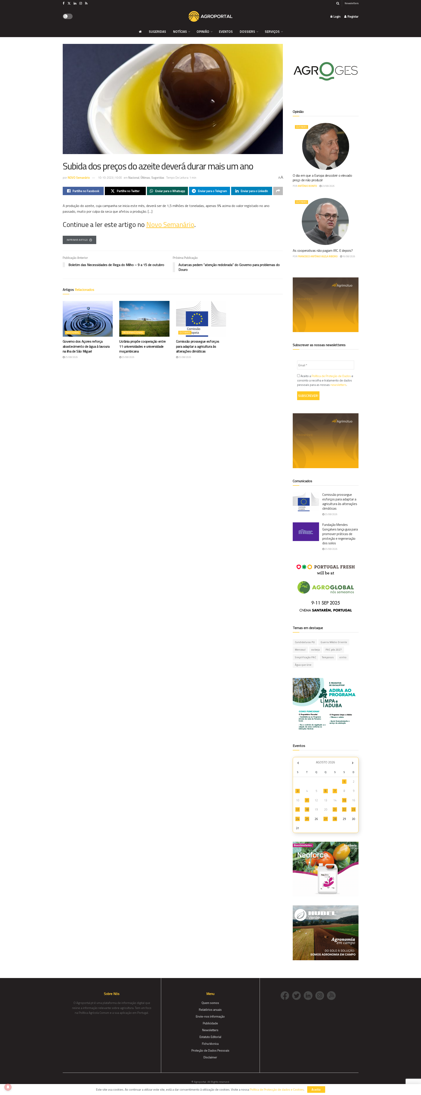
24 (297, 819)
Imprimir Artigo (77, 240)
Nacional (133, 177)
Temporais (328, 657)
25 (307, 819)
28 (334, 819)
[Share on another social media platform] (278, 191)
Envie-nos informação (210, 1016)
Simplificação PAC (305, 657)
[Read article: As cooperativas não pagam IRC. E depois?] (326, 221)
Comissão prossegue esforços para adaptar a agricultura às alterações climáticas (197, 346)
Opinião (203, 31)
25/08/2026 (71, 357)
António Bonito (307, 186)
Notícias (180, 31)
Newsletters (352, 3)
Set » (352, 763)
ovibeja (315, 649)
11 (307, 800)
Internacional (133, 332)
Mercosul (300, 649)
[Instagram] (321, 995)
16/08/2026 (348, 256)
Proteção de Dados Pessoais (210, 1050)
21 (334, 809)
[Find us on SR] (86, 3)
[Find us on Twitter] (69, 3)
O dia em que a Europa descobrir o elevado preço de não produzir (322, 178)
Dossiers (247, 31)
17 (297, 809)
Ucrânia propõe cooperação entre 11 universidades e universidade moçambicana (142, 346)
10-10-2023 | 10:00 (110, 177)
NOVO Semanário (79, 177)
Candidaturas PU (305, 642)
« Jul (298, 763)
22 (344, 809)
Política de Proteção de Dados (331, 376)
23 (353, 809)
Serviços (272, 31)
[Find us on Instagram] (80, 3)
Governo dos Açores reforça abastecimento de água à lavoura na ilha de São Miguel (86, 346)
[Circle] (309, 995)
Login (337, 16)
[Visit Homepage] (210, 16)
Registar (353, 16)
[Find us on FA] (63, 3)
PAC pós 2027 (334, 649)
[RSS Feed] (332, 995)
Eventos (226, 31)
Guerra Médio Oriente (334, 642)
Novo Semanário (170, 224)
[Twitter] (298, 995)
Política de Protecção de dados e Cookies (277, 1089)
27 (325, 819)
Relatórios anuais (210, 1009)
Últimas (145, 177)
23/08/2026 (328, 186)
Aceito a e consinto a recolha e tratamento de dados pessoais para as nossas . (325, 380)
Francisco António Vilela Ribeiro (318, 256)
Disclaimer (210, 1057)
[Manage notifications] (7, 1087)
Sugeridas (157, 31)
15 (344, 800)
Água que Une (303, 665)
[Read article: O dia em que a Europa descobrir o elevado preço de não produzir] (326, 146)
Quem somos (210, 1002)
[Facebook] (286, 995)
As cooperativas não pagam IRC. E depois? (323, 250)
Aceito (316, 1089)
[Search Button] (337, 3)
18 (307, 809)
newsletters (338, 384)
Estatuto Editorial (210, 1036)
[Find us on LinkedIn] (75, 3)
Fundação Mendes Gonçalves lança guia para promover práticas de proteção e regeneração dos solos (340, 534)
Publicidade (210, 1023)
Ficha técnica (210, 1043)
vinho (342, 657)
